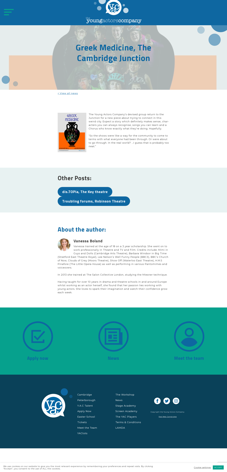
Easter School (86, 416)
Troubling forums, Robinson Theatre (93, 201)
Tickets (82, 422)
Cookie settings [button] (202, 467)
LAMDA (120, 427)
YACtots (82, 433)
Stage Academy (125, 405)
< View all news (68, 93)
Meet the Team (87, 427)
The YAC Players (126, 416)
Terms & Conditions (128, 422)
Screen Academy (126, 411)
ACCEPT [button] (218, 467)
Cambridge (84, 394)
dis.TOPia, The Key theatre (85, 191)
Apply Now (84, 411)
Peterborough (86, 400)
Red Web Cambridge (168, 417)
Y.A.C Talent (85, 405)
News (119, 400)
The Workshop (124, 394)
